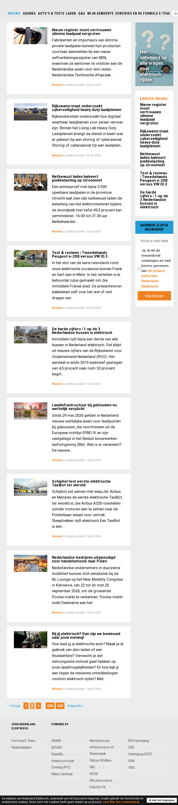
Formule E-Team (157, 13)
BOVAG (56, 747)
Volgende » (75, 706)
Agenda (29, 13)
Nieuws (14, 13)
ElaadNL (57, 754)
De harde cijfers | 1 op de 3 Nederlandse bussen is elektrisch (82, 331)
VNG (131, 767)
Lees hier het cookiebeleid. (121, 802)
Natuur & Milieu (100, 760)
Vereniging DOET (140, 754)
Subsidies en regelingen (136, 13)
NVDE (94, 774)
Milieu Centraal (62, 774)
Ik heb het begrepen (162, 800)
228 (50, 706)
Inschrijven (154, 295)
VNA (131, 761)
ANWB (56, 741)
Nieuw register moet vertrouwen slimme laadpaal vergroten (81, 32)
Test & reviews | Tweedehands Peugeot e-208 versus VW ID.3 (80, 254)
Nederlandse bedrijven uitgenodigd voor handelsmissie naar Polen (83, 559)
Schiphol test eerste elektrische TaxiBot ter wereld (81, 483)
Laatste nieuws (153, 98)
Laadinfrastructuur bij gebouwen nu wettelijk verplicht (84, 407)
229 (60, 706)
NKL (93, 767)
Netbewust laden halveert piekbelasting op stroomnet (77, 178)
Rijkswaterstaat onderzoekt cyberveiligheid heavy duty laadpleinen (86, 108)
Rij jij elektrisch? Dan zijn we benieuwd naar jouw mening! (86, 635)
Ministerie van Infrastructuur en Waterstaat (102, 747)
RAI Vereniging (138, 741)
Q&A (81, 13)
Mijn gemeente (100, 13)
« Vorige (14, 706)
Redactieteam (22, 747)
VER (131, 747)
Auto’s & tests (51, 13)
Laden (71, 13)
